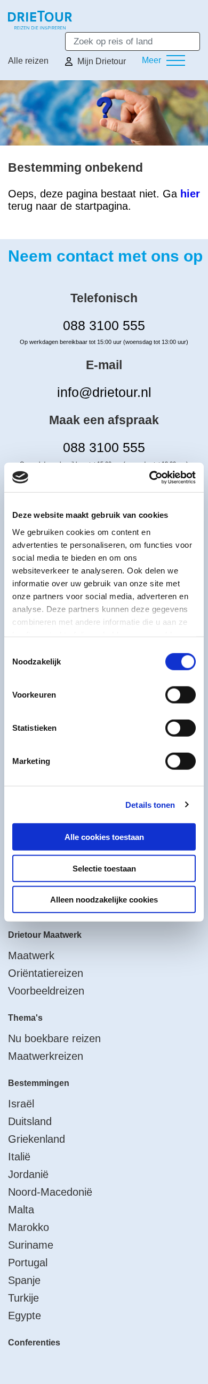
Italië (19, 1157)
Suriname (30, 1245)
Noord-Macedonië (50, 1192)
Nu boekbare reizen (54, 1038)
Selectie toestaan (104, 868)
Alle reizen (28, 60)
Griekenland (36, 1139)
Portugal (27, 1262)
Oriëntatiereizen (45, 973)
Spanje (24, 1280)
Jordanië (28, 1174)
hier (190, 194)
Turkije (23, 1298)
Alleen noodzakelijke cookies (104, 899)
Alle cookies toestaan (104, 837)
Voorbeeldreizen (46, 991)
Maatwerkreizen (45, 1056)
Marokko (28, 1227)
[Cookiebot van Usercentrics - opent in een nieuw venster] (149, 477)
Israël (21, 1104)
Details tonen (150, 804)
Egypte (24, 1315)
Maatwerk (31, 955)
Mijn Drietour (101, 61)
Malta (21, 1209)
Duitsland (30, 1121)
